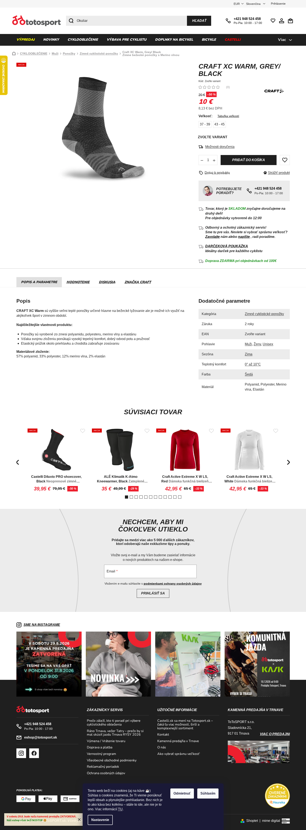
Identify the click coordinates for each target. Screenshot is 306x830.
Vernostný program (101, 754)
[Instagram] (21, 753)
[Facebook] (34, 753)
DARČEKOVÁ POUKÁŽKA (226, 246)
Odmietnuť (182, 793)
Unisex (268, 344)
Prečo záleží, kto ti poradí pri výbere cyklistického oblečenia (113, 722)
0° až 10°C (253, 364)
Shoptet (252, 820)
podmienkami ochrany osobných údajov (173, 583)
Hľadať (199, 20)
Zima (248, 354)
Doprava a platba (99, 747)
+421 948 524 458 (247, 19)
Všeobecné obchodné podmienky (111, 760)
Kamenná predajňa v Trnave (178, 741)
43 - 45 (219, 124)
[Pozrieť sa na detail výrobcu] (274, 91)
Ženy (257, 344)
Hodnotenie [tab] (78, 282)
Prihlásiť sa (153, 593)
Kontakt (163, 735)
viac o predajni (275, 734)
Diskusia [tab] (107, 282)
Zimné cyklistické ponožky (264, 314)
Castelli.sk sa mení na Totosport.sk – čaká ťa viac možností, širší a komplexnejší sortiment (185, 724)
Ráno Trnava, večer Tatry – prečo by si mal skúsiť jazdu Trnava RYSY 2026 (115, 733)
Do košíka (248, 160)
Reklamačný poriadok (103, 767)
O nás (161, 747)
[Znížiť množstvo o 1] (202, 160)
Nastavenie (100, 820)
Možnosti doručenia (219, 147)
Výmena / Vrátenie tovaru (106, 741)
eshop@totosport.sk (40, 737)
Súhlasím (207, 793)
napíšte (244, 236)
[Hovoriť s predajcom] (216, 172)
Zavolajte (212, 236)
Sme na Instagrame (42, 625)
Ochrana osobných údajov (106, 773)
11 (179, 497)
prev (17, 462)
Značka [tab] (138, 282)
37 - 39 (205, 124)
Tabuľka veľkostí (228, 116)
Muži (248, 344)
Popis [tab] (26, 282)
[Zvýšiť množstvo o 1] (214, 160)
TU (120, 809)
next (289, 462)
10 (174, 497)
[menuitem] (25, 40)
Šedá (249, 374)
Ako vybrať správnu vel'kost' (178, 754)
